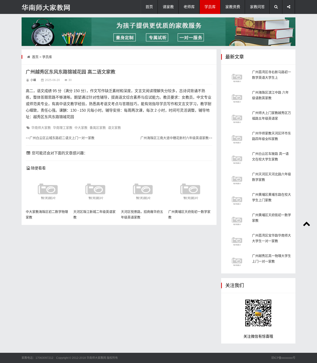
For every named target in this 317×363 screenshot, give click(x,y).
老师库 (189, 7)
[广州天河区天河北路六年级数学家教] (237, 180)
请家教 (168, 7)
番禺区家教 (98, 128)
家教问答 (257, 7)
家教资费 (232, 7)
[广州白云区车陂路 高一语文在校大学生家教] (237, 159)
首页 (149, 7)
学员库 (210, 7)
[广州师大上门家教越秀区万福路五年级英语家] (237, 118)
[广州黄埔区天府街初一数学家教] (237, 221)
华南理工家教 (62, 128)
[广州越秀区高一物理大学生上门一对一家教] (237, 261)
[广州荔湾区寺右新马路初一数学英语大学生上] (237, 78)
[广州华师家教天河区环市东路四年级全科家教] (237, 139)
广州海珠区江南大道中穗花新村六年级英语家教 (176, 138)
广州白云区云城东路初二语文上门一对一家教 (60, 138)
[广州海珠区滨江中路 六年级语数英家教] (237, 98)
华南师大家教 (41, 128)
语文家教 (114, 128)
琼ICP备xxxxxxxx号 (283, 358)
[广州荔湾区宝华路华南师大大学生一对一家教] (237, 241)
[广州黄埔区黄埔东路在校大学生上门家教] (237, 200)
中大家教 (80, 128)
